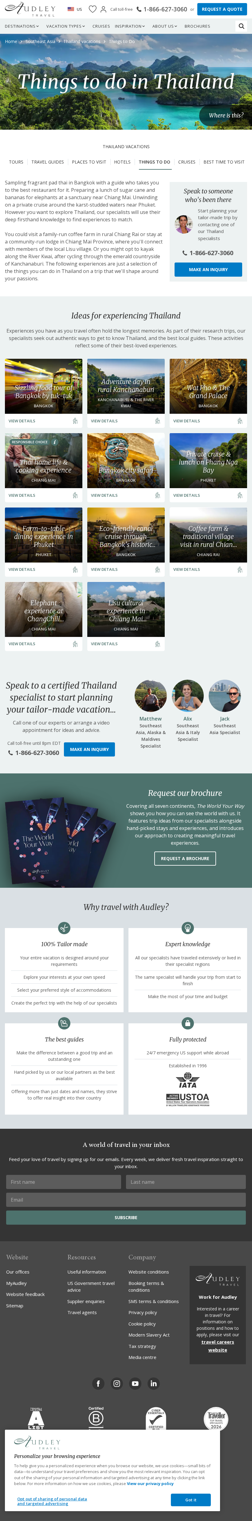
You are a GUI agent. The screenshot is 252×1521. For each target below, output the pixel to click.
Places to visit (89, 162)
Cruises (101, 26)
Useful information (86, 1272)
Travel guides (47, 162)
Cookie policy (142, 1324)
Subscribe (126, 1217)
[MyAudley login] (103, 9)
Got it (190, 1500)
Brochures (198, 26)
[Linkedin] (154, 1383)
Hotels (122, 162)
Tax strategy (142, 1346)
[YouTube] (135, 1383)
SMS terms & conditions (153, 1301)
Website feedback (25, 1294)
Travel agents (82, 1312)
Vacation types (64, 26)
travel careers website (217, 1346)
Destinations (20, 26)
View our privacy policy (150, 1483)
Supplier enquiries (86, 1301)
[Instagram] (117, 1383)
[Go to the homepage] (30, 9)
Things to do (154, 162)
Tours (16, 162)
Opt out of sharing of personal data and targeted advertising (52, 1501)
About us (163, 26)
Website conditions (148, 1272)
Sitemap (14, 1305)
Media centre (142, 1357)
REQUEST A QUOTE (222, 9)
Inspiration (128, 26)
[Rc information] (54, 442)
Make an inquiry (208, 269)
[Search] (241, 26)
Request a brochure (185, 858)
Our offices (18, 1272)
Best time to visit (224, 162)
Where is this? (226, 115)
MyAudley (16, 1283)
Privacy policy (142, 1312)
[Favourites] (92, 9)
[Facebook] (98, 1383)
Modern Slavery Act (149, 1335)
